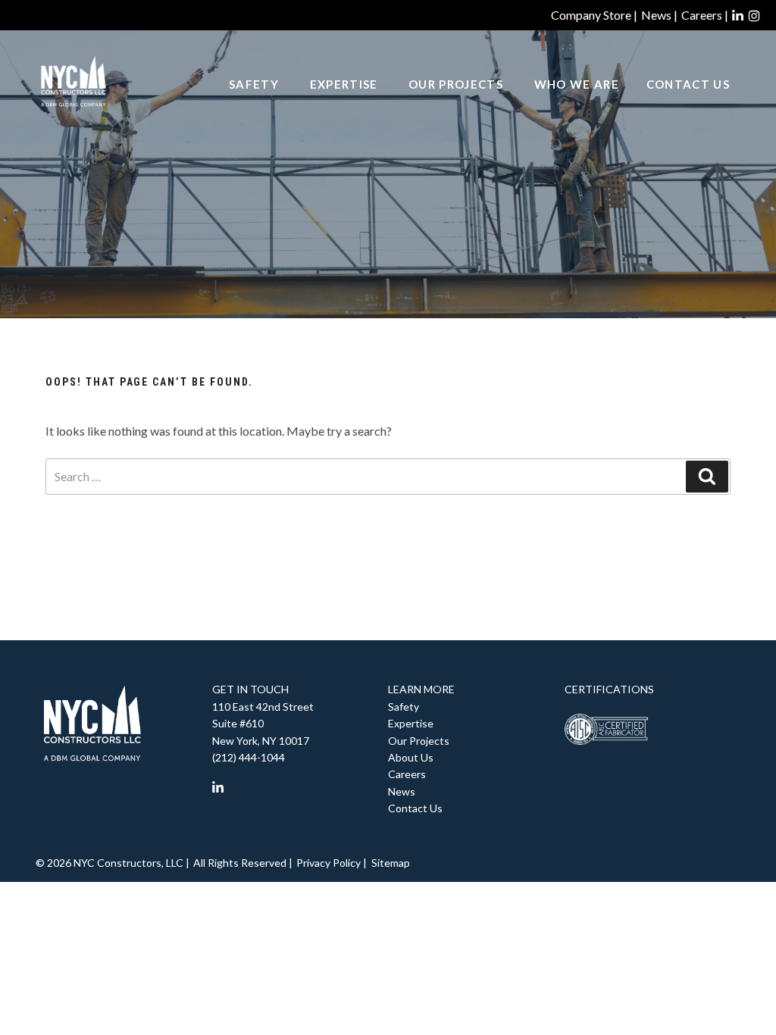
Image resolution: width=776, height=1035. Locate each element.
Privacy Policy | (331, 862)
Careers (407, 774)
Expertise (344, 84)
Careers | (704, 15)
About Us (410, 757)
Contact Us (688, 84)
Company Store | (594, 15)
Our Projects (455, 84)
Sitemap (390, 862)
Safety (254, 84)
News (401, 791)
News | (659, 15)
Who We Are (576, 84)
